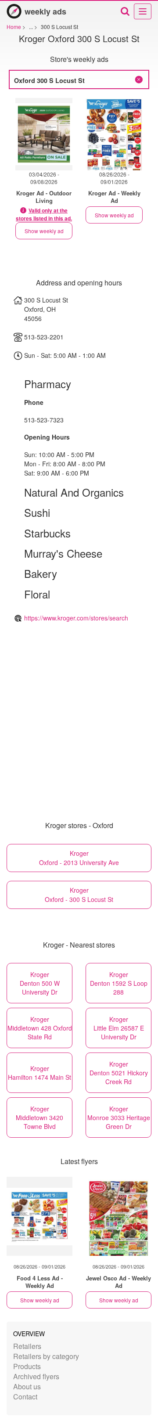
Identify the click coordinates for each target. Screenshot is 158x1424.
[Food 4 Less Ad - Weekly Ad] (39, 1216)
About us (27, 1386)
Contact (25, 1397)
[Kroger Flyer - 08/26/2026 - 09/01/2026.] (114, 134)
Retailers (27, 1346)
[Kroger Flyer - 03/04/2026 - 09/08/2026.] (43, 134)
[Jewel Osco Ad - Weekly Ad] (118, 1216)
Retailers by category (46, 1356)
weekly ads (45, 11)
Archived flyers (36, 1376)
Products (27, 1366)
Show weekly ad (44, 230)
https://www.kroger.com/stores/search (76, 617)
